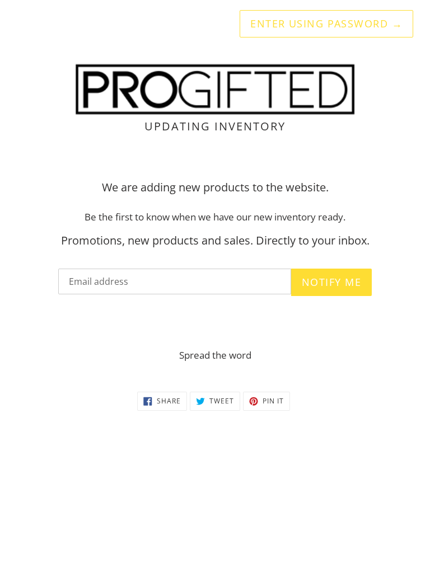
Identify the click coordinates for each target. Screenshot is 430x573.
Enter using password (326, 23)
